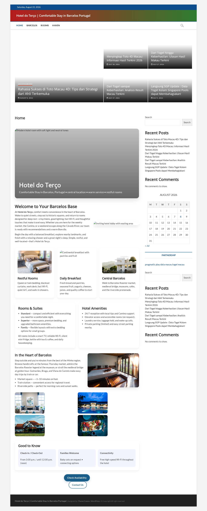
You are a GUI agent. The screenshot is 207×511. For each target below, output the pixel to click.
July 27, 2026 (158, 64)
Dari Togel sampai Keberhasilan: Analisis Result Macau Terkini (125, 90)
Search (148, 117)
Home (19, 25)
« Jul (147, 245)
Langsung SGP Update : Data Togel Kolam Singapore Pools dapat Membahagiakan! (170, 90)
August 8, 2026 (26, 98)
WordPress (95, 501)
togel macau (178, 264)
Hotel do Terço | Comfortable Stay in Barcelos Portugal (53, 16)
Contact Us (77, 484)
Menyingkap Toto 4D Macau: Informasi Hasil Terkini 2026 (125, 58)
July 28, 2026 (114, 64)
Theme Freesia (84, 501)
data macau (166, 264)
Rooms (45, 25)
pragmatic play (152, 264)
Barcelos (32, 25)
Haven (56, 25)
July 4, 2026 (157, 98)
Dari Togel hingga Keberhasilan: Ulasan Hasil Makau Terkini (168, 56)
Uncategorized (25, 84)
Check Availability (77, 477)
